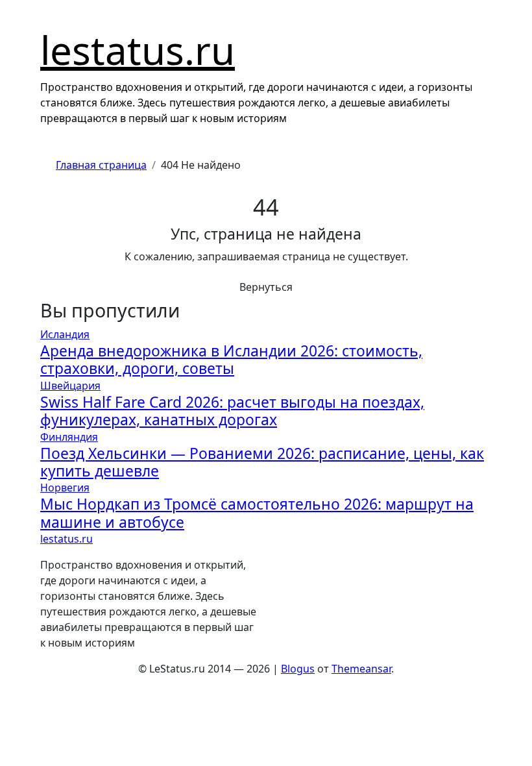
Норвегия (65, 487)
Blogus (298, 668)
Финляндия (69, 437)
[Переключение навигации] (47, 12)
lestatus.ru (137, 50)
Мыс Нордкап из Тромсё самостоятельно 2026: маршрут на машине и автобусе (257, 513)
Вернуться (266, 287)
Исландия (65, 334)
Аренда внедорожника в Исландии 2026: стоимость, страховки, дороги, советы (231, 359)
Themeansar (361, 668)
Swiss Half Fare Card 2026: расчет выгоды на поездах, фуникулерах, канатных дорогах (232, 411)
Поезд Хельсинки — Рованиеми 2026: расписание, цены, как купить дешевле (262, 462)
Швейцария (70, 385)
